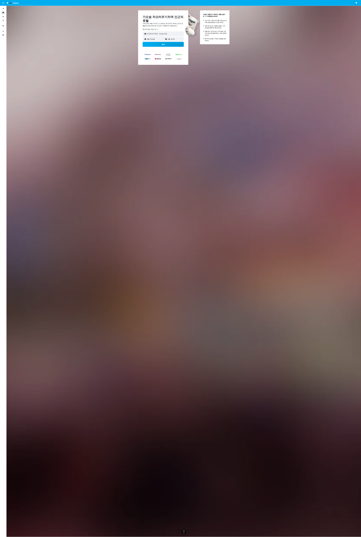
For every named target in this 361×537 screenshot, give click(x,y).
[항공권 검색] (3, 9)
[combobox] (151, 29)
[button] (3, 3)
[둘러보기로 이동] (3, 20)
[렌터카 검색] (3, 16)
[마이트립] (3, 26)
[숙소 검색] (3, 12)
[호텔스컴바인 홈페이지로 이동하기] (13, 3)
